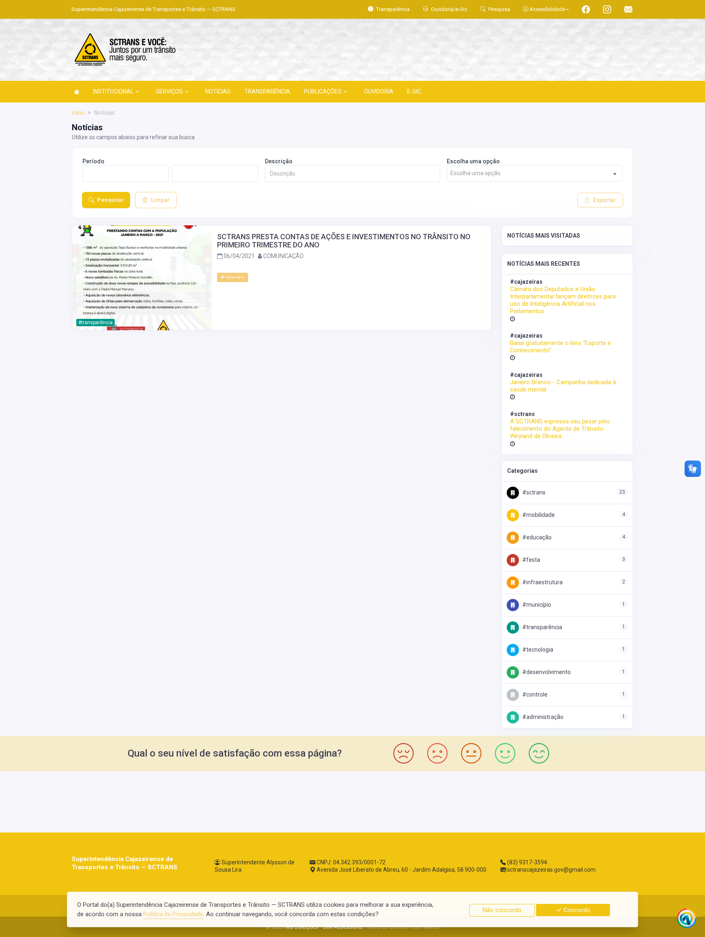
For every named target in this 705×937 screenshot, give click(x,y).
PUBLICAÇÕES (322, 91)
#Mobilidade (538, 515)
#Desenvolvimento (546, 672)
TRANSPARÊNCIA (267, 91)
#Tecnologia (537, 649)
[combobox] (535, 173)
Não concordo (502, 910)
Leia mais (234, 277)
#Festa (530, 559)
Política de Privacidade (173, 914)
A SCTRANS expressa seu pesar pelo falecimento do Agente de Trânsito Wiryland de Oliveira (560, 429)
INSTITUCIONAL (113, 91)
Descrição (279, 161)
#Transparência (541, 627)
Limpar (160, 200)
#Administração (542, 717)
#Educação (536, 537)
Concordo (576, 910)
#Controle (534, 694)
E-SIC (414, 91)
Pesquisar (110, 200)
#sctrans (533, 492)
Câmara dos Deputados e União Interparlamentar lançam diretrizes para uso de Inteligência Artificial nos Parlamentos (563, 300)
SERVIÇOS (169, 91)
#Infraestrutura (542, 582)
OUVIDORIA (378, 91)
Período (93, 161)
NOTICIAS (218, 91)
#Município (536, 604)
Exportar (604, 200)
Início (78, 112)
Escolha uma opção (473, 161)
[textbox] (534, 173)
